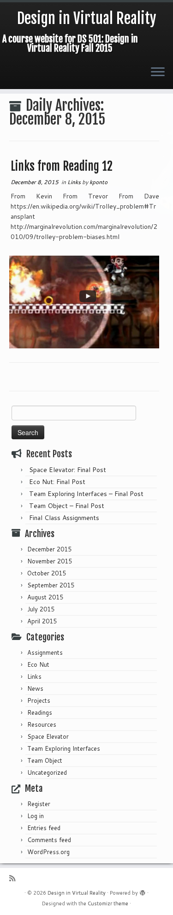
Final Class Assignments (64, 517)
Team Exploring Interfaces (63, 748)
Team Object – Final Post (66, 505)
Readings (39, 712)
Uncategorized (47, 772)
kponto (98, 182)
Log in (35, 816)
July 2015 (40, 609)
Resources (41, 724)
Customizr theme (108, 903)
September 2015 (50, 585)
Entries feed (43, 828)
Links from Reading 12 (62, 166)
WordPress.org (48, 852)
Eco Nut (38, 664)
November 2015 (49, 561)
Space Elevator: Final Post (67, 469)
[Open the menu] (158, 72)
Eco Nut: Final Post (57, 481)
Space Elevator (48, 736)
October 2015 (46, 573)
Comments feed (49, 840)
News (35, 688)
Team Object (44, 760)
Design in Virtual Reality (86, 18)
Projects (38, 700)
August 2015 (45, 597)
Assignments (45, 652)
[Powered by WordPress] (142, 891)
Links (74, 182)
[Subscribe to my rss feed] (14, 878)
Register (38, 804)
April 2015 (42, 621)
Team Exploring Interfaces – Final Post (86, 493)
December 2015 (49, 549)
